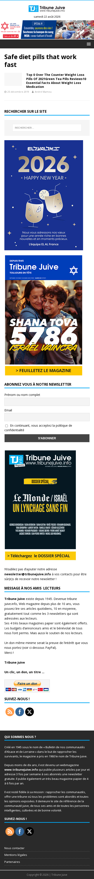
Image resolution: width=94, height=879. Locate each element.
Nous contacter (14, 848)
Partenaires (12, 862)
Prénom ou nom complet (22, 395)
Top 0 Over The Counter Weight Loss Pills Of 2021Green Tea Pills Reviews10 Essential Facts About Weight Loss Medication (56, 81)
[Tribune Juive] (47, 13)
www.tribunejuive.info (21, 770)
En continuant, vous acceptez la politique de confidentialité (38, 427)
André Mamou (43, 91)
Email (8, 410)
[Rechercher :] (47, 127)
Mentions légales (15, 855)
